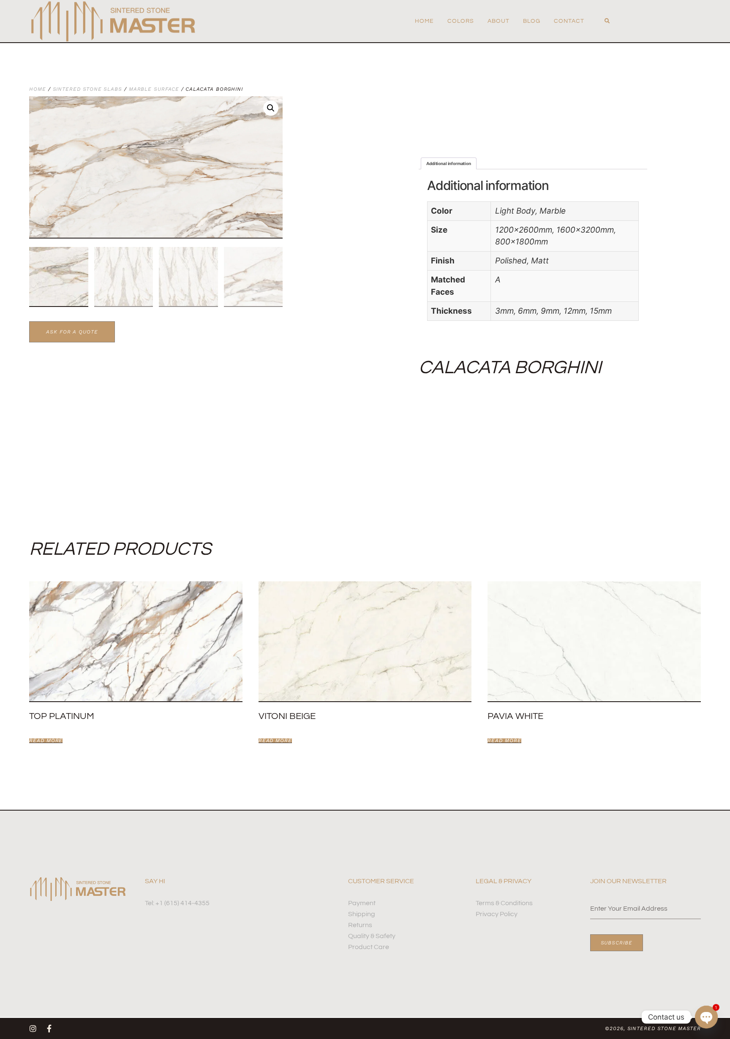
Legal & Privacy (503, 881)
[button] (607, 21)
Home (424, 21)
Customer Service (381, 881)
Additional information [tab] (448, 163)
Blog (531, 21)
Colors (460, 21)
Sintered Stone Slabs (87, 89)
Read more (46, 740)
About (498, 21)
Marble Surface (154, 89)
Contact (569, 21)
